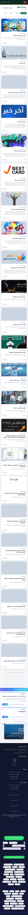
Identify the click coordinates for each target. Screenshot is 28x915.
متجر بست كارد (21, 867)
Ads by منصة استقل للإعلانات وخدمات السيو (20, 721)
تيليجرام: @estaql (13, 789)
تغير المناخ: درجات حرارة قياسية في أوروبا (15, 661)
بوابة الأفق (8, 896)
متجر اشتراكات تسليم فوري (18, 267)
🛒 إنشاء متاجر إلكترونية (14, 776)
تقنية (11, 13)
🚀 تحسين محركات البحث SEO (14, 772)
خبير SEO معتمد (14, 800)
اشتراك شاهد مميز (21, 879)
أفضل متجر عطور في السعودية (17, 352)
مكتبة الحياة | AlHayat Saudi (18, 209)
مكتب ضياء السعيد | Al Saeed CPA (17, 92)
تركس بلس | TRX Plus (20, 151)
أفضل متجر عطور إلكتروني (19, 874)
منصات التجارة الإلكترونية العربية (10, 901)
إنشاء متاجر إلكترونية (14, 811)
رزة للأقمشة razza (22, 881)
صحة (6, 13)
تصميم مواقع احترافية (14, 805)
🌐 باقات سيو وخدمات (14, 778)
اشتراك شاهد (15, 867)
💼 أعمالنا (14, 765)
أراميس (11, 874)
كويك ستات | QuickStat (19, 324)
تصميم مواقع (21, 903)
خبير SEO (17, 891)
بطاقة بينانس (17, 884)
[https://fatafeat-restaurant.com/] (14, 680)
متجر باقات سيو (7, 908)
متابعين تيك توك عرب (7, 867)
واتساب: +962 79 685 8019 (13, 785)
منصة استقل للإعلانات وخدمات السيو (17, 704)
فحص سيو (6, 903)
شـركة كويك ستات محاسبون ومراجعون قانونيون (14, 696)
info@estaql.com (13, 787)
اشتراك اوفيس (10, 884)
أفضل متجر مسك (19, 876)
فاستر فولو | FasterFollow (19, 238)
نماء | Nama (22, 63)
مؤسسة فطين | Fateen (19, 408)
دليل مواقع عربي (15, 893)
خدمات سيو (12, 891)
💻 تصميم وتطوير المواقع (14, 774)
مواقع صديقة (23, 891)
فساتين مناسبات (13, 879)
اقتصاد (16, 13)
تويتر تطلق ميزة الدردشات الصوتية (16, 606)
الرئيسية (23, 13)
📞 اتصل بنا (14, 763)
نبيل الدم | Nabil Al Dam (19, 35)
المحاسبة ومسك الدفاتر (8, 864)
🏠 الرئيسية (14, 759)
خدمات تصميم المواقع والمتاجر (8, 906)
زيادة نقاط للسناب (20, 869)
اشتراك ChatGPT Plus (10, 876)
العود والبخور (6, 874)
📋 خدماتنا (14, 761)
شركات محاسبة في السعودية (19, 864)
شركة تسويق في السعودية (19, 871)
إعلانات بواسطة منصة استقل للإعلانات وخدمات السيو (16, 672)
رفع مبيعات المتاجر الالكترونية (10, 869)
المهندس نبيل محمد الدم (9, 871)
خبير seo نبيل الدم (20, 901)
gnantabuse (22, 711)
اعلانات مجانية (5, 891)
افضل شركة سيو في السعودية (17, 896)
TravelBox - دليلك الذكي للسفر (18, 380)
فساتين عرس (6, 879)
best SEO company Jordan (20, 906)
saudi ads (21, 893)
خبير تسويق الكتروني (10, 898)
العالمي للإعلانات (7, 893)
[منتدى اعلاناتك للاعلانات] (14, 731)
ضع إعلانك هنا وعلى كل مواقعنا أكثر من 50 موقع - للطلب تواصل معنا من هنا (14, 838)
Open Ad (5, 704)
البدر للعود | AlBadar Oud (19, 297)
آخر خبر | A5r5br (22, 122)
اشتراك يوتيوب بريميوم (6, 881)
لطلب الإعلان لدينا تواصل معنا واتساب (14, 857)
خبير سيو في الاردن (14, 903)
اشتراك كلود (15, 881)
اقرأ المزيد (5, 72)
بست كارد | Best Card (20, 180)
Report (2, 689)
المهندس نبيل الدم (18, 898)
